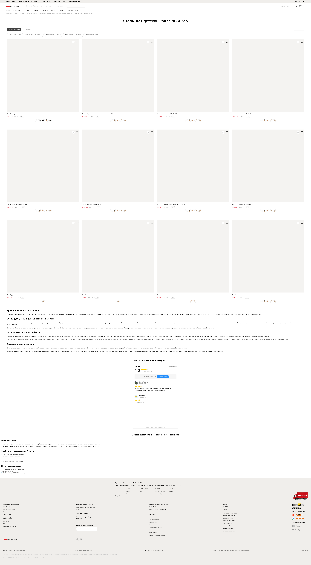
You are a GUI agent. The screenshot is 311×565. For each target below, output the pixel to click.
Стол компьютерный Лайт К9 (241, 114)
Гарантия (152, 514)
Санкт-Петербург (145, 488)
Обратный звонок (299, 1)
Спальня (26, 10)
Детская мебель (227, 526)
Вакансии (6, 529)
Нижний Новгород (160, 491)
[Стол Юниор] (43, 75)
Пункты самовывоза (23, 1)
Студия (61, 10)
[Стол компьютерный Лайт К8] (43, 166)
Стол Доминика (87, 295)
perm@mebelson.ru (9, 509)
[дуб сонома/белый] (121, 120)
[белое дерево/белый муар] (36, 120)
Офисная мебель (227, 523)
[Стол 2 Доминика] (43, 256)
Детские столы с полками (53, 34)
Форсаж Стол (161, 295)
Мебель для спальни (229, 515)
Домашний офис (72, 10)
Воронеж (157, 488)
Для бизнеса (34, 1)
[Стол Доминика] (118, 256)
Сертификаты (153, 532)
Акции (8, 10)
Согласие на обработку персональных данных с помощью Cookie (232, 550)
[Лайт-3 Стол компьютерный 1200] (268, 166)
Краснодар (172, 488)
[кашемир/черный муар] (50, 120)
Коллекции (49, 6)
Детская (35, 10)
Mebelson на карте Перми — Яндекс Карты (155, 427)
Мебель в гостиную (228, 528)
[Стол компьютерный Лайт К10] (193, 75)
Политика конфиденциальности (154, 550)
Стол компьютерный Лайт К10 (167, 114)
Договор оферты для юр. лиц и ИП (85, 550)
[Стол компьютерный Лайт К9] (268, 75)
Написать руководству (10, 526)
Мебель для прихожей (229, 531)
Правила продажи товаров (157, 535)
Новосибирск (144, 494)
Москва (128, 488)
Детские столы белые (15, 34)
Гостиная (45, 10)
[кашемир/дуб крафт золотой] (124, 120)
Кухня (53, 10)
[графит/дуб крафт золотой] (114, 120)
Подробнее (118, 496)
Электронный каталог (75, 1)
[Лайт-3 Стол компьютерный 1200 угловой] (193, 166)
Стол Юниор (11, 114)
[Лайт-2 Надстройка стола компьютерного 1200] (118, 75)
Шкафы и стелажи (228, 518)
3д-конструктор (154, 519)
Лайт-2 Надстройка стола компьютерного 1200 (98, 114)
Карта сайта (152, 525)
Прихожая (16, 10)
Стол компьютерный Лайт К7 (92, 204)
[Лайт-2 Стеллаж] (268, 256)
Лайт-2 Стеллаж (237, 295)
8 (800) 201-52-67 (286, 6)
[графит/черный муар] (43, 120)
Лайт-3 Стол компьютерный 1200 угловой (171, 204)
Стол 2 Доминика (13, 295)
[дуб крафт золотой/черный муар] (46, 120)
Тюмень (128, 494)
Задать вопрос (7, 514)
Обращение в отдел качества (12, 524)
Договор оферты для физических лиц (14, 550)
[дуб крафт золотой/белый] (118, 120)
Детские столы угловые (93, 34)
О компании (59, 6)
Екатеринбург (159, 494)
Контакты (6, 521)
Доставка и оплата (46, 1)
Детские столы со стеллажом (73, 34)
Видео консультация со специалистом (10, 517)
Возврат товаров (154, 530)
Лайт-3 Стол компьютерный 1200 (243, 204)
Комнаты (29, 6)
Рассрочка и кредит (59, 1)
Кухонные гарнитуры (229, 520)
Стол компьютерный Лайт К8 (17, 204)
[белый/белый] (111, 120)
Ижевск (171, 491)
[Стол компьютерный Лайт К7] (118, 166)
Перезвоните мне (8, 512)
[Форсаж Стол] (193, 256)
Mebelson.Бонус (10, 1)
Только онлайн (38, 6)
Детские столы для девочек (33, 34)
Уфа (141, 491)
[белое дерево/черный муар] (39, 120)
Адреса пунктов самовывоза (157, 509)
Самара (128, 491)
